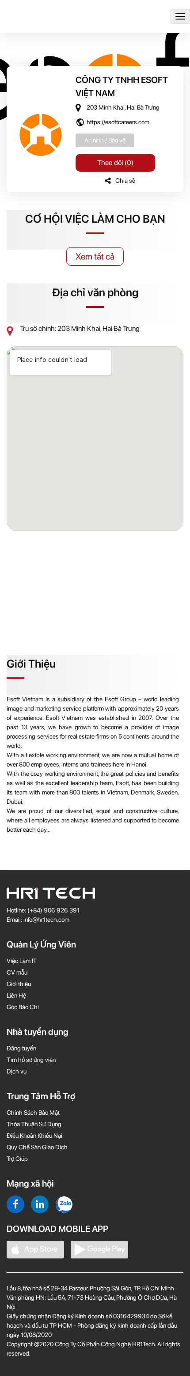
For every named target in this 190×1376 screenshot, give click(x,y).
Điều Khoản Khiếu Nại (34, 1135)
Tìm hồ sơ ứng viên (31, 1059)
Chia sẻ (125, 180)
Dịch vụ (17, 1071)
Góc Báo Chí (23, 1006)
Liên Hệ (16, 995)
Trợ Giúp (17, 1158)
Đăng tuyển (21, 1048)
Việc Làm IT (22, 960)
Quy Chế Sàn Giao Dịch (37, 1147)
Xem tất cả (95, 256)
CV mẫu (17, 972)
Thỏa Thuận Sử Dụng (34, 1124)
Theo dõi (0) (115, 162)
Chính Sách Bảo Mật (33, 1112)
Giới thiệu (19, 983)
